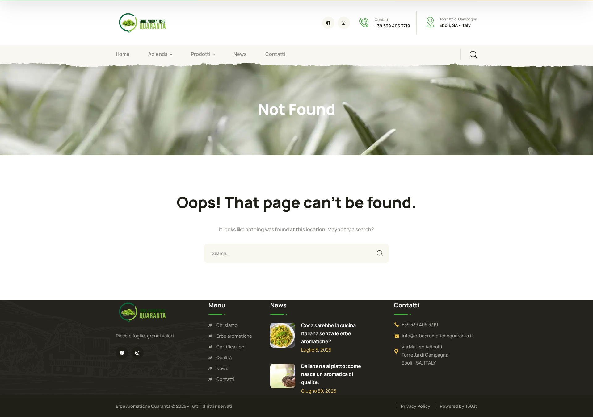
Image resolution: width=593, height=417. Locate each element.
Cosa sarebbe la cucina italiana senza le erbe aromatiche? (328, 333)
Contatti (225, 379)
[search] (473, 54)
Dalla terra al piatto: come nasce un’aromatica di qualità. (331, 374)
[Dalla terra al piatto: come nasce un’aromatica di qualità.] (282, 376)
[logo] (142, 22)
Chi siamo (227, 325)
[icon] (328, 23)
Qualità (224, 357)
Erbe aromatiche (234, 336)
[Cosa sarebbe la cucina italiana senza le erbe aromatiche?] (282, 335)
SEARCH (380, 253)
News (222, 368)
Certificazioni (231, 347)
